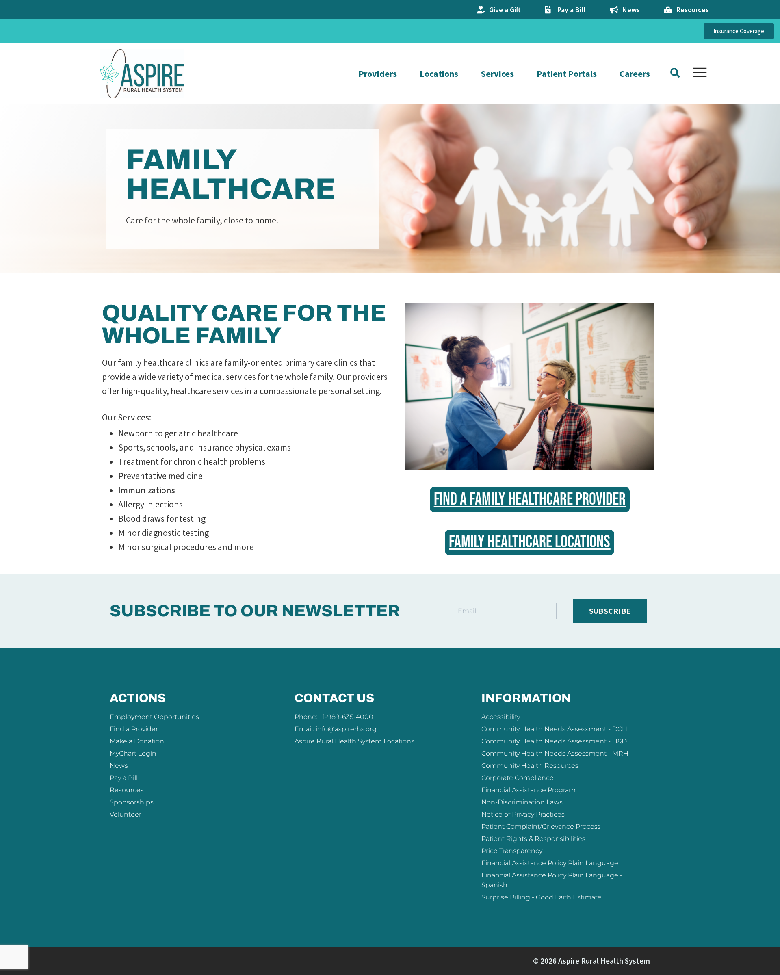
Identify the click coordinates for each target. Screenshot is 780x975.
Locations (439, 73)
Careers (635, 73)
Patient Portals (567, 73)
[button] (675, 73)
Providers (377, 73)
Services (497, 73)
